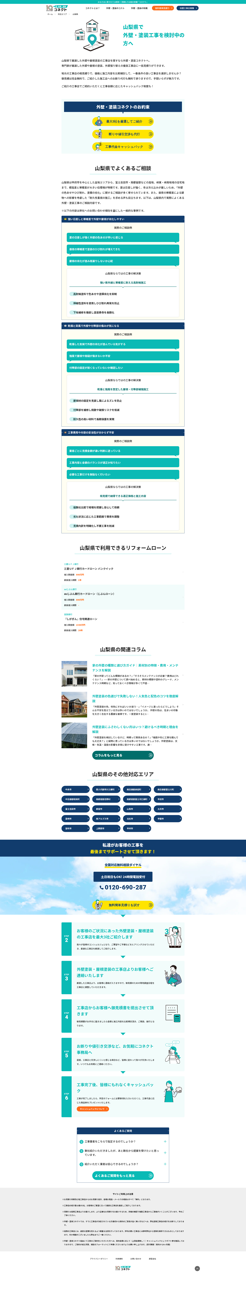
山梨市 (130, 808)
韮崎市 (68, 818)
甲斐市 (161, 818)
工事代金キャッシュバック (124, 146)
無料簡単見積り (162, 8)
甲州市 (130, 828)
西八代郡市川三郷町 (105, 789)
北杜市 (130, 818)
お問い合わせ (135, 1258)
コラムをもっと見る (108, 755)
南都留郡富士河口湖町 (137, 799)
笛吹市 (68, 828)
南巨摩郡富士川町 (166, 789)
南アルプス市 (102, 818)
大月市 (161, 808)
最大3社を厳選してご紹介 (124, 121)
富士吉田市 (70, 808)
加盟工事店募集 (187, 8)
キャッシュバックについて (92, 1108)
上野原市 (100, 828)
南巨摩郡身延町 (134, 789)
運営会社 (152, 1258)
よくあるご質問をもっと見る (115, 1175)
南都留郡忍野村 (103, 799)
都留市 (99, 808)
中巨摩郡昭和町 (72, 799)
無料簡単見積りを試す (124, 905)
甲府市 (161, 799)
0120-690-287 (125, 887)
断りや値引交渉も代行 (124, 134)
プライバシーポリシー (99, 1258)
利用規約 (119, 1258)
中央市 (68, 789)
